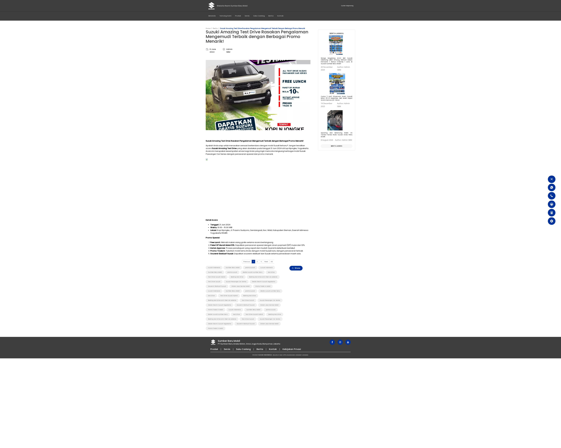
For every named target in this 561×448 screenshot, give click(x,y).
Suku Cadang (259, 16)
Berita (270, 16)
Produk (238, 16)
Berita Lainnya (336, 146)
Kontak (280, 16)
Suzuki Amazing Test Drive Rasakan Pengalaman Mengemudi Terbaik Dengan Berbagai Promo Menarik (262, 28)
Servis (247, 16)
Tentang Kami (225, 16)
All (272, 261)
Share (297, 268)
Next (266, 261)
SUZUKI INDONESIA (265, 355)
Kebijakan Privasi (292, 349)
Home (208, 28)
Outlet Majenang (347, 6)
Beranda (212, 16)
